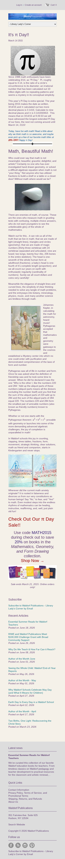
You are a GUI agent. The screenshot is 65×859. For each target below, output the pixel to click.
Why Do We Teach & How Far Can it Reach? (31, 649)
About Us (13, 801)
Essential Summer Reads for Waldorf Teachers (27, 623)
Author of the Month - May (22, 680)
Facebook (11, 845)
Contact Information (18, 789)
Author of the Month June (21, 658)
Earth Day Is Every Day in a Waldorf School (31, 702)
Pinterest (32, 845)
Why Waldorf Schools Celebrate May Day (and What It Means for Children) (30, 691)
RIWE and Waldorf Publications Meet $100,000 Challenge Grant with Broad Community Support (28, 637)
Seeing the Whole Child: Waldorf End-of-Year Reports (32, 669)
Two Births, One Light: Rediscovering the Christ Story (29, 722)
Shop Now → (32, 560)
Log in (19, 5)
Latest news (15, 748)
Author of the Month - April (22, 711)
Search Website (16, 824)
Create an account (33, 5)
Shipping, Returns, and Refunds (25, 798)
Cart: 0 (54, 5)
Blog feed (18, 845)
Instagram (25, 845)
